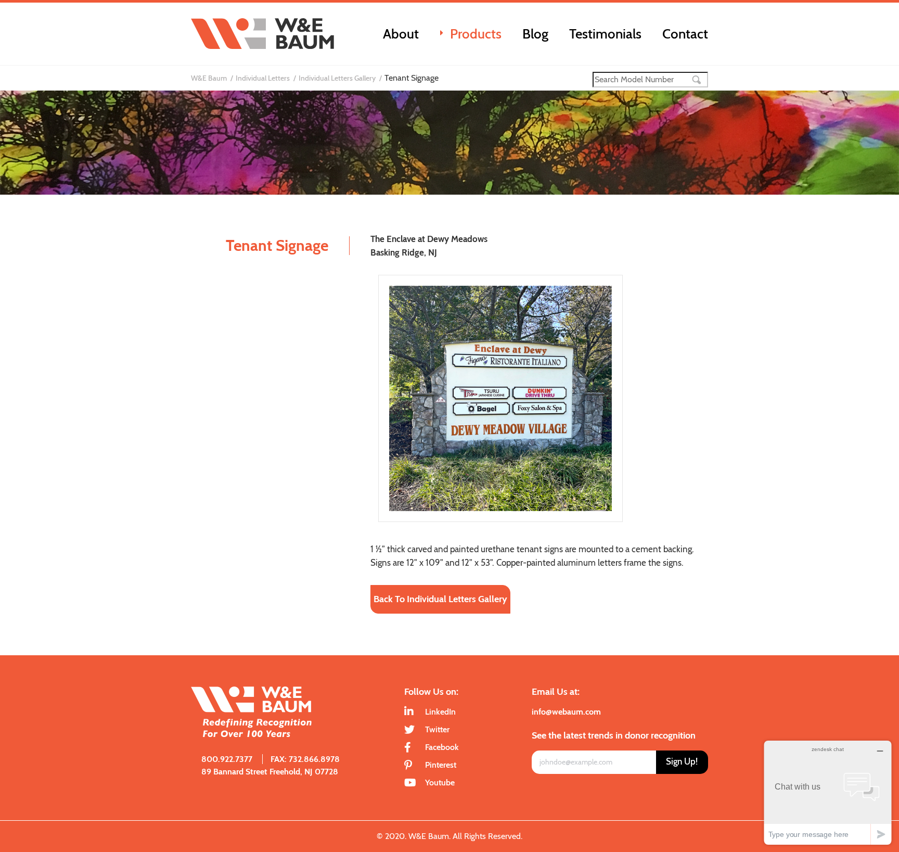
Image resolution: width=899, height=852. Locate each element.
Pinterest (440, 765)
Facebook (442, 747)
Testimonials (605, 34)
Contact (685, 34)
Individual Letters (263, 78)
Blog (535, 34)
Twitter (437, 729)
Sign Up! (682, 761)
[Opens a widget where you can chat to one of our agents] (827, 792)
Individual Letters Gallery (337, 78)
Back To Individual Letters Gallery (440, 599)
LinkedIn (440, 712)
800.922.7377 (226, 759)
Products (476, 34)
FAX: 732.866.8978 (305, 759)
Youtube (440, 782)
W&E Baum (209, 78)
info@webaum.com (566, 712)
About (401, 34)
